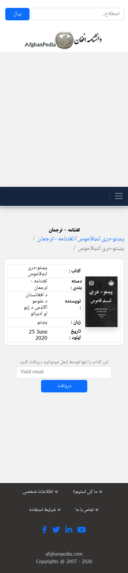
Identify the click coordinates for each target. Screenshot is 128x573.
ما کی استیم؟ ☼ (88, 492)
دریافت (64, 386)
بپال (17, 14)
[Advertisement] (64, 119)
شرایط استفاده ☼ (45, 510)
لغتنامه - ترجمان (55, 239)
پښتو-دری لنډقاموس (101, 239)
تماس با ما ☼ (87, 510)
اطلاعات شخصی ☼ (41, 492)
